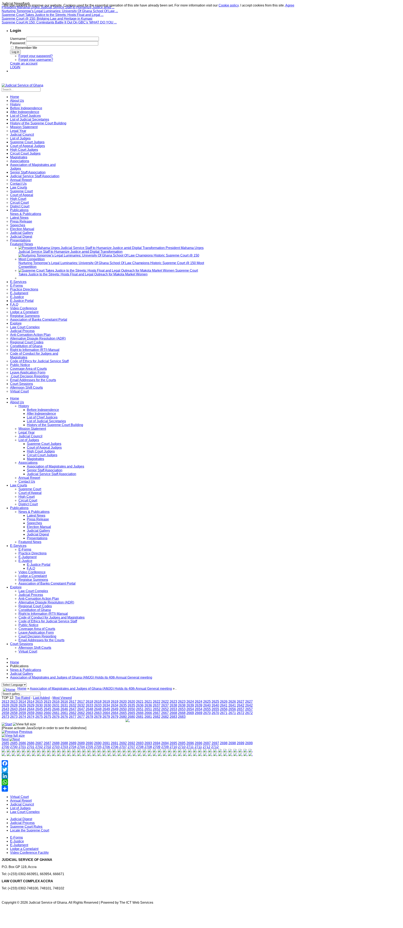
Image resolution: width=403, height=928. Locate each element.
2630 (39, 705)
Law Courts (18, 485)
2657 (240, 709)
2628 (5, 705)
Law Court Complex (33, 591)
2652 (156, 709)
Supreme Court (29, 489)
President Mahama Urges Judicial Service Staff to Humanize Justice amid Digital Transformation (111, 249)
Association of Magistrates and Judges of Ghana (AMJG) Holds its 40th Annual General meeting (81, 677)
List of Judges (28, 440)
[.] (4, 750)
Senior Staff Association (44, 470)
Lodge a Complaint (32, 576)
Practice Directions (32, 553)
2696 (190, 743)
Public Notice (28, 625)
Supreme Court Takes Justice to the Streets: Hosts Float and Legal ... (52, 15)
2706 (106, 747)
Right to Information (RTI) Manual (43, 613)
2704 (72, 747)
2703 (56, 747)
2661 (56, 713)
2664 (106, 713)
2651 (140, 709)
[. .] (128, 720)
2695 (173, 743)
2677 (72, 716)
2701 (22, 747)
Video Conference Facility (29, 852)
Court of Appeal (30, 493)
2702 (39, 747)
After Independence (41, 413)
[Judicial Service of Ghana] (22, 85)
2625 (207, 701)
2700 (5, 747)
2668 (173, 713)
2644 (22, 709)
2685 (5, 743)
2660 (39, 713)
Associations (28, 462)
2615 (39, 701)
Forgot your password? (35, 56)
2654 (190, 709)
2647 (72, 709)
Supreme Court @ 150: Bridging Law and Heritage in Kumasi (47, 18)
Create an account (23, 63)
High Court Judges (41, 451)
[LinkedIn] (128, 776)
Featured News (29, 542)
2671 (224, 713)
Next (5, 739)
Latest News (36, 515)
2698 (224, 743)
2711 (190, 747)
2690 (89, 743)
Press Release (38, 519)
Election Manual (39, 527)
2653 (173, 709)
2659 (22, 713)
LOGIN (15, 67)
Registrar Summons (33, 579)
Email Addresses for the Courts (41, 640)
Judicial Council (30, 436)
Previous (25, 732)
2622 (156, 701)
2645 (39, 709)
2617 (72, 701)
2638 (173, 705)
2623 (173, 701)
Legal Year (26, 432)
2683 (173, 716)
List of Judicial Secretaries (46, 421)
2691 (106, 743)
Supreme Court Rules (26, 826)
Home (14, 398)
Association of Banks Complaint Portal (47, 583)
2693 (140, 743)
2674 (22, 716)
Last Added (41, 698)
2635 (123, 705)
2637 (156, 705)
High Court (26, 496)
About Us (17, 402)
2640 (207, 705)
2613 (5, 701)
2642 (240, 705)
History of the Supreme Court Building (55, 425)
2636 (140, 705)
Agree (289, 5)
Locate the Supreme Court (29, 830)
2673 (5, 716)
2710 (173, 747)
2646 (56, 709)
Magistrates (35, 459)
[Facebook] (128, 763)
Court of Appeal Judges (44, 447)
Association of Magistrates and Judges (55, 466)
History (23, 406)
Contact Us (26, 481)
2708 (140, 747)
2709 (156, 747)
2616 (56, 701)
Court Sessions (21, 644)
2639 (190, 705)
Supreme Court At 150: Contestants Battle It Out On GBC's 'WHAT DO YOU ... (59, 22)
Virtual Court (27, 651)
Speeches (34, 523)
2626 (224, 701)
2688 (56, 743)
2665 (123, 713)
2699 (240, 743)
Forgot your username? (35, 59)
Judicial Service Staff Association (51, 474)
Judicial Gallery (38, 530)
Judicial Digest (38, 534)
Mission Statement (32, 428)
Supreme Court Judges (44, 444)
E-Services (18, 545)
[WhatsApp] (128, 782)
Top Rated (22, 698)
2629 (22, 705)
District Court (28, 504)
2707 (123, 747)
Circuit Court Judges (42, 455)
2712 (206, 747)
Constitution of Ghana (34, 610)
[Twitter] (128, 769)
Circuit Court (27, 500)
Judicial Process (30, 595)
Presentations (37, 538)
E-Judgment (27, 557)
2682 (156, 716)
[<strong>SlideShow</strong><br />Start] (7, 724)
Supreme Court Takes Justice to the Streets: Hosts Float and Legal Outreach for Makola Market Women (108, 272)
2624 (190, 701)
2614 (22, 701)
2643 (5, 709)
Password (17, 43)
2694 (156, 743)
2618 (89, 701)
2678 (89, 716)
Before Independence (43, 410)
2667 (156, 713)
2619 (106, 701)
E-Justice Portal (38, 564)
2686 (22, 743)
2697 (207, 743)
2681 (140, 716)
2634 (106, 705)
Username (18, 38)
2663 (89, 713)
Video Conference (32, 572)
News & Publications (34, 512)
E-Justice (25, 561)
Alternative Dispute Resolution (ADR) (46, 602)
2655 (207, 709)
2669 (190, 713)
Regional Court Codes (35, 606)
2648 (89, 709)
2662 (72, 713)
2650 (123, 709)
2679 (106, 716)
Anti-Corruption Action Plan (38, 598)
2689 (72, 743)
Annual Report (29, 478)
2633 (89, 705)
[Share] (128, 788)
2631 (56, 705)
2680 (123, 716)
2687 (39, 743)
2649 (106, 709)
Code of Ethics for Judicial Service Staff (47, 621)
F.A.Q (31, 568)
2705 (89, 747)
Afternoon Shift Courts (34, 647)
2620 (123, 701)
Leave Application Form (36, 632)
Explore (16, 587)
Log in (15, 51)
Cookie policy (229, 5)
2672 (240, 713)
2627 (240, 701)
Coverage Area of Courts (36, 629)
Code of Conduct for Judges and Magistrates (51, 617)
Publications (19, 508)
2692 (123, 743)
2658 (5, 713)
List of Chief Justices (42, 417)
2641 (224, 705)
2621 (140, 701)
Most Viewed (62, 698)
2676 (56, 716)
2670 (207, 713)
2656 (224, 709)
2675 (39, 716)
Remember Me (26, 48)
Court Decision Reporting (37, 636)
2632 (72, 705)
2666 (140, 713)
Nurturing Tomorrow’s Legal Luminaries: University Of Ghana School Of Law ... (60, 11)
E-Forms (24, 549)
